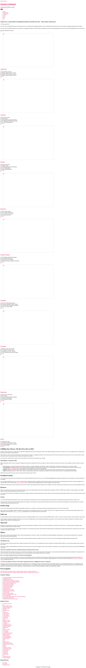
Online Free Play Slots (7, 587)
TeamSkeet (3, 300)
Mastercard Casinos (7, 633)
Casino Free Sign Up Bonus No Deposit (11, 580)
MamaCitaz (4, 392)
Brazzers (3, 162)
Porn (4, 17)
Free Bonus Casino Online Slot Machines (11, 581)
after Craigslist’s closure (14, 468)
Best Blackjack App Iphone (8, 589)
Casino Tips (5, 617)
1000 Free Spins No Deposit (8, 590)
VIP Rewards (5, 654)
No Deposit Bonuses (7, 637)
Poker (4, 639)
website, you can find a (17, 511)
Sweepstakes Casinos (7, 648)
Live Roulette (5, 631)
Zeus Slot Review (6, 588)
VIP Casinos (5, 653)
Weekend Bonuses (6, 656)
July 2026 (5, 662)
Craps (4, 619)
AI (3, 19)
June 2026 (5, 663)
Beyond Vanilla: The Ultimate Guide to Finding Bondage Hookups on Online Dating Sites (19, 571)
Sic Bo (4, 646)
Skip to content (3, 1)
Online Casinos (6, 638)
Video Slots (5, 652)
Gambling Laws (6, 623)
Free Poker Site (6, 591)
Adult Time (3, 69)
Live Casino (5, 630)
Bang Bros (3, 209)
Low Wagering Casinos (7, 632)
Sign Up (2, 76)
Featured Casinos (6, 621)
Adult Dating (5, 13)
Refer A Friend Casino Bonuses (9, 582)
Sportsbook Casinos (7, 647)
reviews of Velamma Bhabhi (22, 482)
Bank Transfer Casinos (7, 605)
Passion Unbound (8, 4)
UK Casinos (5, 650)
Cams (4, 15)
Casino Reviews (6, 613)
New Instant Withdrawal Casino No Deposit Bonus (13, 577)
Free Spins (5, 622)
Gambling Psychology (7, 624)
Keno (4, 628)
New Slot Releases (7, 636)
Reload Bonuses (6, 641)
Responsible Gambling (7, 643)
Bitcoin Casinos (6, 610)
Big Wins (5, 609)
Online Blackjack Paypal (8, 579)
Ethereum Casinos (6, 620)
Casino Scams (6, 614)
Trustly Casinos (6, 649)
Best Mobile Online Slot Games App (10, 598)
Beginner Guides (6, 608)
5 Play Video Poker (7, 595)
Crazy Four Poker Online (8, 593)
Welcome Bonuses (6, 657)
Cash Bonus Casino (7, 578)
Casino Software (6, 615)
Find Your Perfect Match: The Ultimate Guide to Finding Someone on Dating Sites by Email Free (20, 572)
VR (3, 18)
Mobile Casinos (6, 635)
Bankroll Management (7, 606)
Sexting (4, 14)
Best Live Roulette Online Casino (9, 594)
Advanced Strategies (7, 603)
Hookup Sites (5, 12)
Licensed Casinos (6, 629)
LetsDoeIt (3, 115)
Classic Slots (5, 618)
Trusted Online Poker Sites (8, 597)
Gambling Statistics (7, 626)
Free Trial (2, 123)
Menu (2, 9)
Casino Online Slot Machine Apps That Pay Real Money (14, 596)
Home (4, 11)
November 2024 (6, 664)
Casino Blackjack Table (7, 586)
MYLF (2, 439)
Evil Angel (3, 346)
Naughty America (5, 254)
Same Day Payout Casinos (8, 644)
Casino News (5, 612)
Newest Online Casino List (8, 585)
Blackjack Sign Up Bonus (8, 584)
